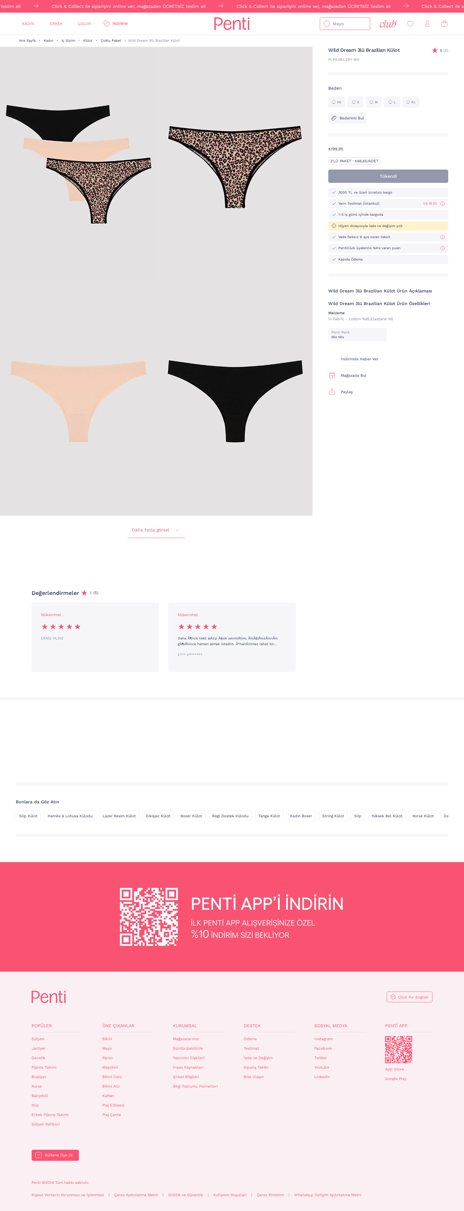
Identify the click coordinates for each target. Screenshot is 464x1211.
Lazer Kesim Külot (119, 816)
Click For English (413, 997)
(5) (444, 50)
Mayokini (110, 1067)
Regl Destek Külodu (230, 816)
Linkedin (322, 1077)
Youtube (321, 1067)
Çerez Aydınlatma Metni (136, 1195)
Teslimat (251, 1048)
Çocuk (84, 23)
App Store (394, 1069)
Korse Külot (423, 816)
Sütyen (38, 1039)
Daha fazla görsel (150, 529)
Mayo (107, 1048)
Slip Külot (28, 816)
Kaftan (108, 1096)
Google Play (396, 1078)
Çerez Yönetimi (270, 1195)
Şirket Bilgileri (186, 1077)
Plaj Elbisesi (113, 1105)
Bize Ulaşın (254, 1077)
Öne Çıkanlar (118, 1025)
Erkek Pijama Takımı (50, 1114)
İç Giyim (68, 41)
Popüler (42, 1025)
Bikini (107, 1039)
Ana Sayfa (27, 41)
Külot (87, 41)
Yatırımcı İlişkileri (189, 1058)
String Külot (333, 816)
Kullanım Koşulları (230, 1195)
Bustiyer (39, 1077)
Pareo (107, 1058)
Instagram (323, 1039)
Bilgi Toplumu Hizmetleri (195, 1086)
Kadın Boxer (301, 816)
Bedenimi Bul (352, 118)
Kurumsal (185, 1025)
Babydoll (40, 1096)
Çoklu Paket (111, 41)
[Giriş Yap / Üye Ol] (427, 24)
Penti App (396, 1025)
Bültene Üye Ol (59, 1155)
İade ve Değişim (258, 1058)
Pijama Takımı (44, 1067)
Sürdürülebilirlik (188, 1048)
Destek (252, 1025)
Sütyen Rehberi (46, 1124)
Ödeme (250, 1039)
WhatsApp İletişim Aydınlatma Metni (327, 1195)
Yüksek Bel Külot (387, 816)
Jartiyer (39, 1048)
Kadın (28, 23)
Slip (357, 816)
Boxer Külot (191, 816)
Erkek (56, 23)
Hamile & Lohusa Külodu (70, 816)
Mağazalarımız (186, 1039)
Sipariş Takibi (256, 1067)
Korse (37, 1086)
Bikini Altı (111, 1086)
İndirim (120, 23)
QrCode (398, 1049)
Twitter (320, 1058)
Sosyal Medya (330, 1025)
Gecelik (38, 1058)
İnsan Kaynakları (188, 1067)
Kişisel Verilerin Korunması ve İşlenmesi (68, 1195)
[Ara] (326, 23)
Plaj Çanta (111, 1114)
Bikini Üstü (112, 1077)
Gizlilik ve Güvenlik (185, 1195)
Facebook (323, 1048)
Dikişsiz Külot (158, 816)
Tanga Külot (269, 816)
